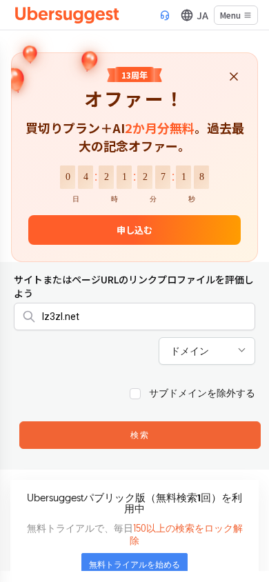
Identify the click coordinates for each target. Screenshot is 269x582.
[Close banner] (233, 77)
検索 (140, 436)
